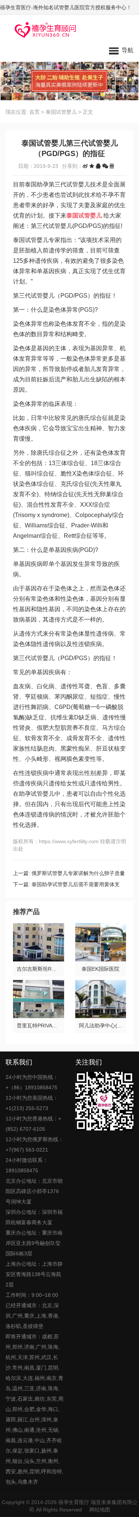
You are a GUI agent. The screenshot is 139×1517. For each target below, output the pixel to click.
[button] (121, 50)
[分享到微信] (105, 166)
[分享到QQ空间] (91, 166)
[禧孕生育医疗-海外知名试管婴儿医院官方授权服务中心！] (43, 30)
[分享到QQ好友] (98, 166)
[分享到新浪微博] (85, 166)
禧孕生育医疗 (73, 1502)
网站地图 (99, 1510)
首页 (34, 112)
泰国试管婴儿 (61, 112)
